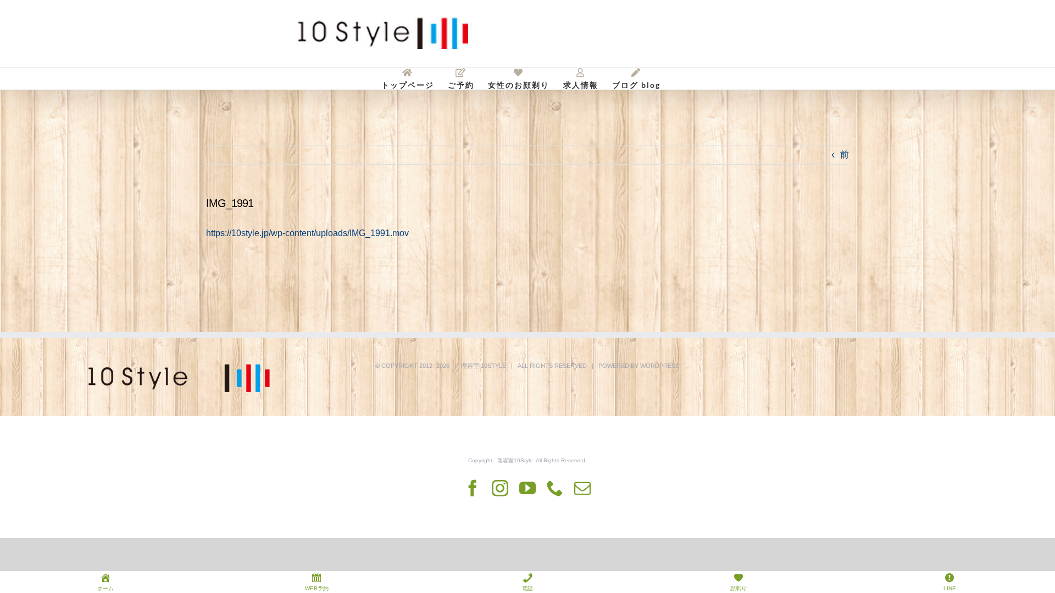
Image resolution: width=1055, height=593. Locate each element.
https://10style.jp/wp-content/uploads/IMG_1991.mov (307, 233)
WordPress (659, 365)
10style (493, 365)
